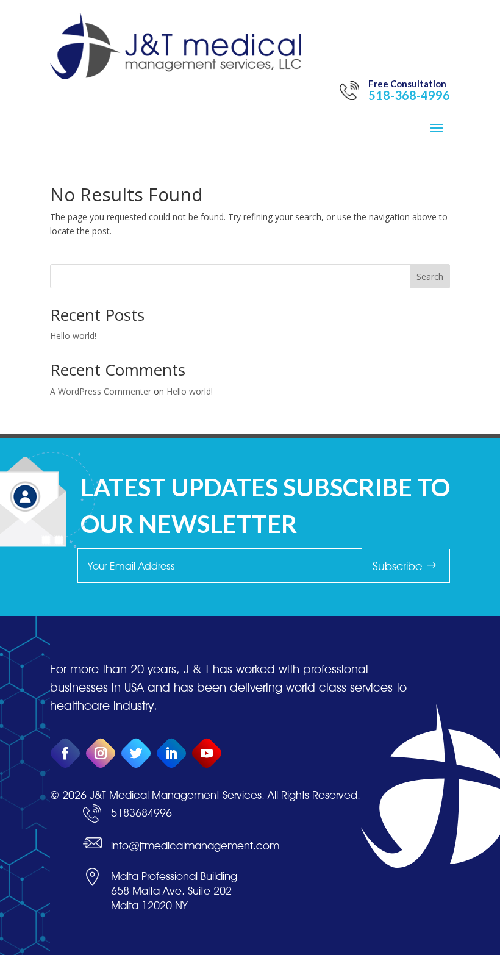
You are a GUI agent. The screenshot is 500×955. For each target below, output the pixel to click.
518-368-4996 (409, 95)
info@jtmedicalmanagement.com (195, 845)
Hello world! (73, 336)
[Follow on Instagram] (101, 753)
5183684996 (141, 812)
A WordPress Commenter (100, 391)
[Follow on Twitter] (136, 753)
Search (429, 276)
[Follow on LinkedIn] (171, 753)
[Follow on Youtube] (207, 753)
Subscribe (397, 566)
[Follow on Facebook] (65, 753)
